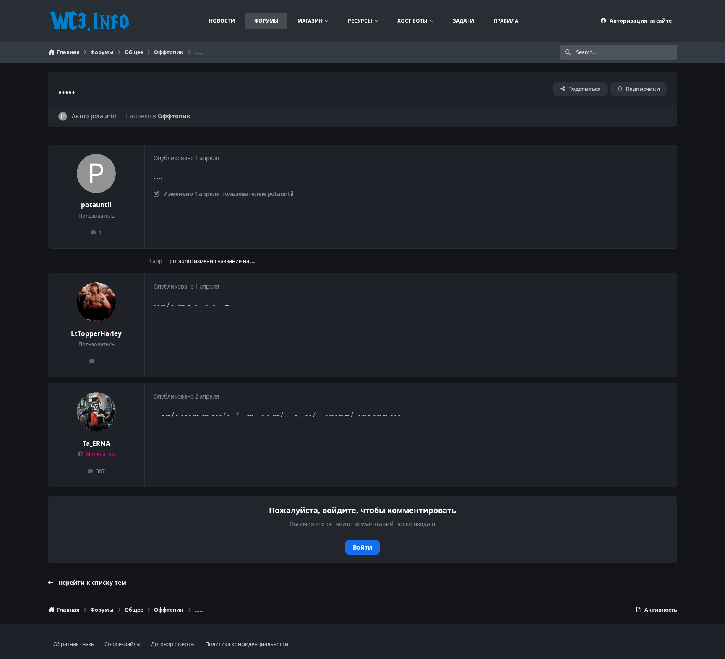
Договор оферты (173, 644)
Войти (362, 547)
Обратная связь (73, 644)
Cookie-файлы (122, 644)
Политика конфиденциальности (246, 644)
